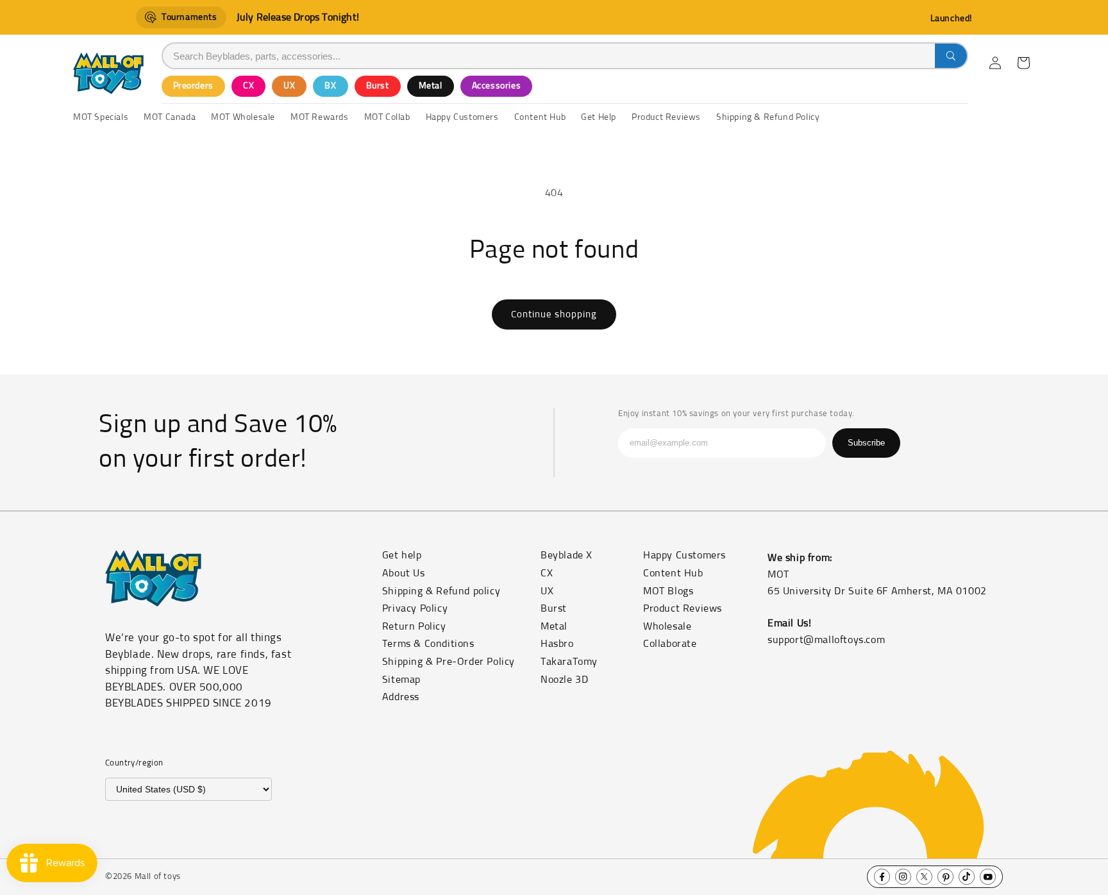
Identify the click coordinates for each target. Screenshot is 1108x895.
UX (289, 85)
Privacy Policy (415, 608)
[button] (1023, 63)
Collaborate (670, 644)
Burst (377, 85)
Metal (430, 85)
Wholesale (667, 626)
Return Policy (414, 626)
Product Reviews (682, 608)
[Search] (951, 56)
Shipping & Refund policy (441, 591)
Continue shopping (554, 314)
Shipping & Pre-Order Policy (448, 662)
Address (400, 697)
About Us (403, 573)
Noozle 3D (564, 679)
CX (248, 85)
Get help (402, 555)
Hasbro (557, 644)
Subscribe (866, 443)
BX (330, 85)
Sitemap (401, 679)
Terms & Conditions (428, 644)
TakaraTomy (569, 662)
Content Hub (673, 573)
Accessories (496, 85)
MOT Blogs (668, 591)
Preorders (193, 85)
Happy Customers (684, 555)
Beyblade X (566, 555)
